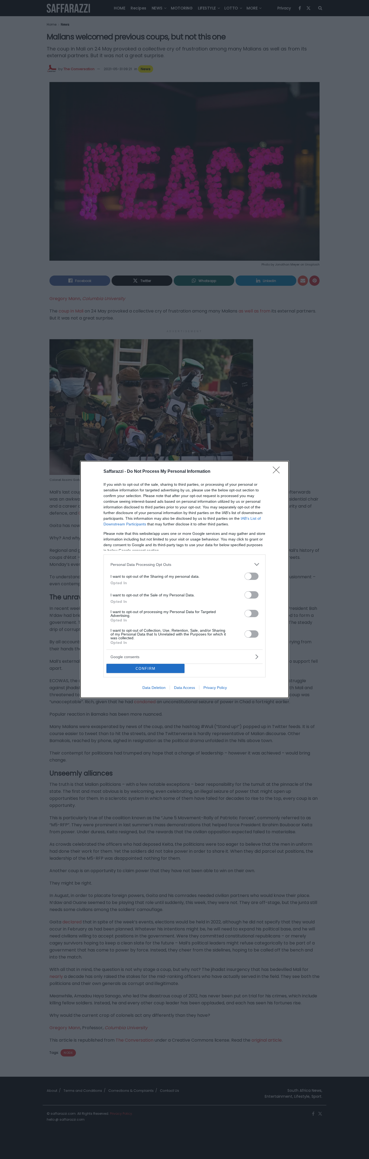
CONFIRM (146, 669)
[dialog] (184, 579)
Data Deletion (154, 687)
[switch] (251, 576)
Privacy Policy (215, 687)
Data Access (184, 687)
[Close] (278, 472)
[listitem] (184, 564)
